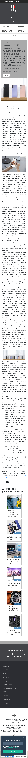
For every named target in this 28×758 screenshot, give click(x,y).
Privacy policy (7, 703)
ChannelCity (18, 1)
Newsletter (15, 18)
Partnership (6, 677)
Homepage (6, 42)
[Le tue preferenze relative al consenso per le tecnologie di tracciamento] (20, 756)
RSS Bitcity (6, 692)
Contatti (5, 670)
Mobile (21, 27)
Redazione (6, 666)
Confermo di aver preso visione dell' (12, 747)
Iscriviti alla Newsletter (14, 650)
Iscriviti (13, 751)
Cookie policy (6, 699)
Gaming (21, 31)
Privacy (5, 681)
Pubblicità (5, 673)
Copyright (6, 695)
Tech (14, 36)
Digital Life (7, 31)
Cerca (14, 22)
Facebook (17, 654)
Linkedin (18, 656)
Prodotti (7, 27)
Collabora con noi (8, 684)
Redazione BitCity (13, 68)
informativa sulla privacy (12, 747)
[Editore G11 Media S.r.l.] (14, 735)
